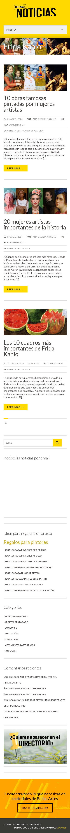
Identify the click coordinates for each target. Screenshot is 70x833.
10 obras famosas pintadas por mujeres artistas (29, 103)
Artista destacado (18, 130)
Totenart (10, 650)
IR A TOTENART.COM (35, 807)
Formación (11, 639)
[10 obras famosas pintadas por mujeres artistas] (35, 89)
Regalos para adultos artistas (23, 584)
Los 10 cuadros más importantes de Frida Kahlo (29, 348)
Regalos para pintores (26, 542)
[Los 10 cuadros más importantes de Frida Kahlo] (35, 334)
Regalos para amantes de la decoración (29, 590)
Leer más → (15, 168)
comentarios (53, 363)
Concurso (10, 627)
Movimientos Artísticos (19, 645)
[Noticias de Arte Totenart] (35, 17)
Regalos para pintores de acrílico (25, 550)
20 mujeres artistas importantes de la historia (35, 224)
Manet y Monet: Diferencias (29, 688)
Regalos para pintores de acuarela (26, 561)
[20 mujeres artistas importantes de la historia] (35, 213)
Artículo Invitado (15, 616)
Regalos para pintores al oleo (23, 555)
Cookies (61, 828)
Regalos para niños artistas (21, 573)
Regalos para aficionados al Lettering (28, 567)
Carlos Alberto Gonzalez (19, 711)
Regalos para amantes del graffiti (25, 578)
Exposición (37, 130)
